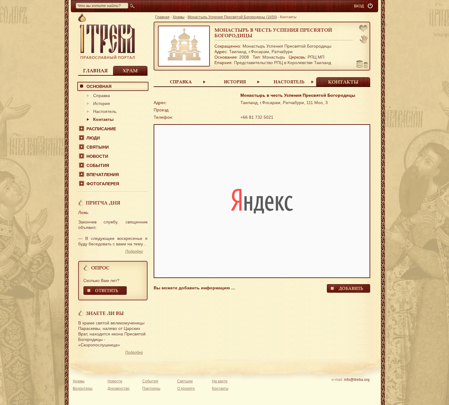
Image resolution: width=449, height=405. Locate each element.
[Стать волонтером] (364, 39)
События (97, 165)
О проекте (186, 388)
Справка (101, 95)
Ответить (106, 290)
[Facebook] (347, 388)
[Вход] (371, 6)
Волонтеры (83, 388)
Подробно (134, 251)
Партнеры (151, 388)
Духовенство (119, 388)
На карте (220, 381)
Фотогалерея (102, 183)
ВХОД (359, 6)
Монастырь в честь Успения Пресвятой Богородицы (273, 33)
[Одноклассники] (366, 388)
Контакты (103, 119)
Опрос (100, 267)
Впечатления (102, 174)
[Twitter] (356, 388)
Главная (95, 70)
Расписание (101, 128)
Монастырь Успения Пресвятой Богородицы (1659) (232, 17)
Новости (97, 156)
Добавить (350, 288)
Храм (130, 70)
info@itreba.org (357, 380)
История (101, 103)
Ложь (83, 212)
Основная (98, 86)
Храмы (178, 17)
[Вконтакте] (337, 388)
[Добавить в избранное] (363, 29)
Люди (93, 138)
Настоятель (104, 111)
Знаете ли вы (105, 313)
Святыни (97, 147)
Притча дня (103, 202)
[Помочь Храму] (362, 65)
